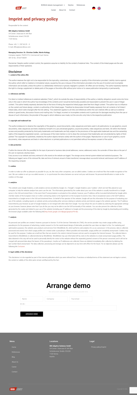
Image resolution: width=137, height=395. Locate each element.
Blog (13, 357)
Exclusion (21, 246)
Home (14, 347)
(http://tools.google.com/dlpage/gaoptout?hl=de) (61, 212)
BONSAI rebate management (52, 5)
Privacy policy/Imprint (98, 347)
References (81, 5)
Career (53, 10)
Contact (72, 10)
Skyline (70, 5)
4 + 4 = (22, 304)
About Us (62, 10)
